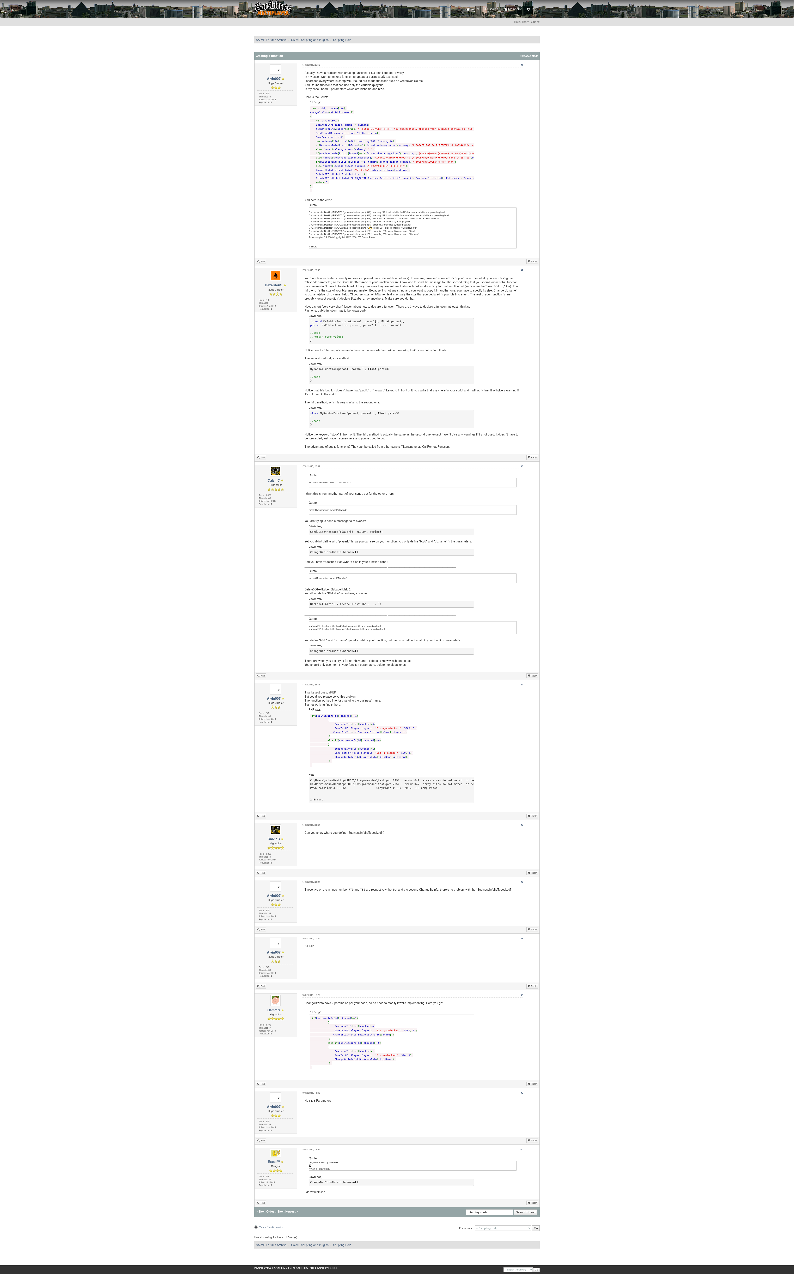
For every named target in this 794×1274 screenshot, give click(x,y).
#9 (522, 1092)
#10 (521, 1149)
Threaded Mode (529, 56)
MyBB (270, 1268)
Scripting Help (342, 40)
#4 (522, 684)
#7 (522, 938)
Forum (474, 9)
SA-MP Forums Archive (271, 40)
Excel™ (274, 1161)
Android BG (302, 1268)
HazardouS (273, 285)
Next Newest (287, 1211)
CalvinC (274, 480)
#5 (522, 824)
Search (493, 9)
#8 (522, 995)
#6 (522, 881)
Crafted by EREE (282, 1268)
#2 (522, 270)
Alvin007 (274, 78)
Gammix (273, 1010)
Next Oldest (267, 1211)
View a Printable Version (271, 1226)
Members (514, 9)
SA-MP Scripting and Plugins (310, 40)
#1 (522, 64)
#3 (522, 466)
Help (533, 9)
